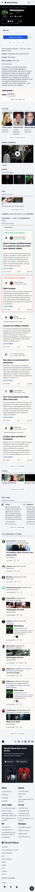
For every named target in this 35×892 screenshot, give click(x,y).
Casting (5, 109)
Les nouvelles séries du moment (25, 800)
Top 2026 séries (23, 791)
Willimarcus (10, 669)
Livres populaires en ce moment (25, 819)
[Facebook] (19, 742)
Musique (22, 824)
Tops (3, 191)
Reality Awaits (22, 833)
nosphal (9, 621)
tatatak (8, 566)
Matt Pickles (10, 646)
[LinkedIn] (29, 742)
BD (3, 824)
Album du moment (24, 837)
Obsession (5, 795)
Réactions (6, 497)
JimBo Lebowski (18, 282)
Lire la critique (8, 268)
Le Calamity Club (23, 811)
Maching (9, 577)
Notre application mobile (10, 850)
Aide (3, 856)
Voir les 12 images (7, 172)
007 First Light (6, 811)
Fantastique (16, 7)
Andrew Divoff (18, 127)
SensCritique (5, 7)
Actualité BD (6, 837)
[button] (32, 2)
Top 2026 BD (6, 827)
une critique (25, 669)
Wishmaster (24, 7)
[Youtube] (32, 742)
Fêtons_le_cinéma (19, 353)
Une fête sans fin (7, 830)
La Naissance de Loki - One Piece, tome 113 (9, 833)
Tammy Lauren (7, 127)
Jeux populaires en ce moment (9, 819)
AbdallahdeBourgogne (13, 587)
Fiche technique (7, 64)
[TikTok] (25, 742)
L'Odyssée (5, 798)
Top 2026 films (6, 791)
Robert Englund (30, 127)
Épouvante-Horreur (22, 54)
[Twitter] (15, 742)
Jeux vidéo (7, 805)
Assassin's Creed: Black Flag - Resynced (9, 814)
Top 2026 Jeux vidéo (8, 808)
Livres (21, 805)
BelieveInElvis (11, 598)
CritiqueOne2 (17, 427)
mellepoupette (18, 390)
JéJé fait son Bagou (20, 237)
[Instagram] (22, 742)
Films (11, 7)
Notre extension (7, 853)
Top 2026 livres (23, 808)
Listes (4, 471)
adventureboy (11, 541)
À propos (5, 847)
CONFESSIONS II (24, 830)
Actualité (4, 801)
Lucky (20, 796)
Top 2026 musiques (24, 827)
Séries (21, 788)
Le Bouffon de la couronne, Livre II (24, 814)
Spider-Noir (22, 794)
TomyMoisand (11, 710)
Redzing (16, 316)
